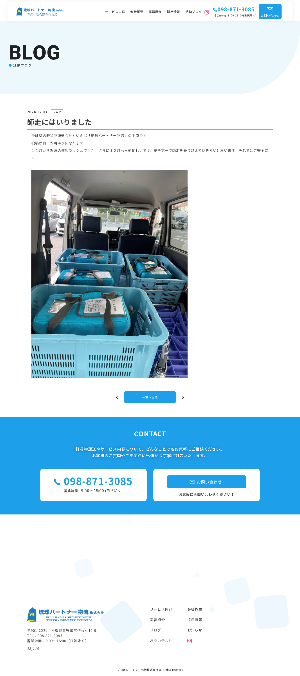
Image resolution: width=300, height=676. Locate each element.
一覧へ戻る (150, 397)
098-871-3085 (98, 480)
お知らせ (194, 630)
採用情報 (173, 11)
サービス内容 (115, 11)
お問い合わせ (270, 15)
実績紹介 (155, 11)
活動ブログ (193, 11)
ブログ (155, 630)
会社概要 (136, 11)
